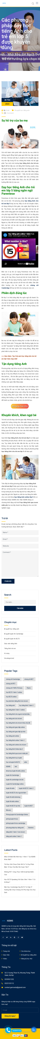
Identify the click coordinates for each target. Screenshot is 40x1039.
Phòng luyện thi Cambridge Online (17, 814)
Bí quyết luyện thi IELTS (12, 639)
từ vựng (6, 653)
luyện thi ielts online (12, 801)
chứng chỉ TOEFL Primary (14, 688)
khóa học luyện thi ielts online (15, 771)
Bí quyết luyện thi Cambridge (13, 634)
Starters (31, 827)
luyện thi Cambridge (12, 775)
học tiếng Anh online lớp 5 (23, 497)
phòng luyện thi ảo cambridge (15, 823)
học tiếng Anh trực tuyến (14, 758)
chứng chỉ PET (10, 683)
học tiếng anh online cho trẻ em (16, 745)
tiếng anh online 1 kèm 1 (14, 836)
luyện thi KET (29, 806)
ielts (25, 762)
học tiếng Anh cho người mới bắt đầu (18, 714)
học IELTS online (11, 697)
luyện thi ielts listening (13, 797)
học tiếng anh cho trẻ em (14, 718)
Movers (8, 810)
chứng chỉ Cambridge (13, 679)
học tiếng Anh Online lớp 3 (14, 749)
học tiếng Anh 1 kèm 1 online (15, 710)
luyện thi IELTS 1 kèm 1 (26, 788)
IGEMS (8, 766)
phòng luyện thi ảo (12, 819)
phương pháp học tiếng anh (15, 827)
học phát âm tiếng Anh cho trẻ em (17, 701)
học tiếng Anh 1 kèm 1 (26, 705)
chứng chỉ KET (29, 679)
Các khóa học (26, 951)
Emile (7, 110)
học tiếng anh (10, 705)
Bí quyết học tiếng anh (22, 110)
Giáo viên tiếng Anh (10, 644)
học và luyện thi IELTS (13, 762)
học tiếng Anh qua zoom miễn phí (17, 753)
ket (16, 766)
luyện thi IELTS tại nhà (13, 806)
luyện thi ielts (10, 788)
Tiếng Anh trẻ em (10, 648)
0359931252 (9, 979)
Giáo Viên (6, 955)
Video (5, 959)
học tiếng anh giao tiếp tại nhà (15, 731)
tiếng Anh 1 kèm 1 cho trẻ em (15, 832)
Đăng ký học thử (26, 959)
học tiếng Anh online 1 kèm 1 (15, 740)
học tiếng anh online (12, 736)
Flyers (29, 688)
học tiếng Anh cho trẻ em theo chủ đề (18, 723)
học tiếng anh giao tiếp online (15, 727)
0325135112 (9, 983)
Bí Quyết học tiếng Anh (29, 955)
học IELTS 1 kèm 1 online (14, 692)
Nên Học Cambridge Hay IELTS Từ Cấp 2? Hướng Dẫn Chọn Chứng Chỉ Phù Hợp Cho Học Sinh (20, 889)
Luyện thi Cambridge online (15, 784)
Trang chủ (6, 951)
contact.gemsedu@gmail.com (15, 987)
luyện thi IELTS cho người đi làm (16, 793)
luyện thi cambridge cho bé (14, 779)
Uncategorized (9, 658)
